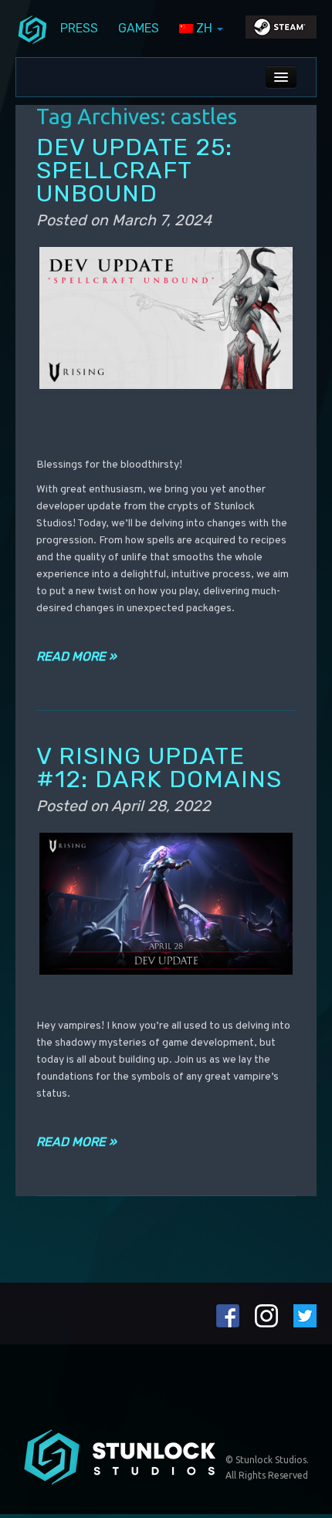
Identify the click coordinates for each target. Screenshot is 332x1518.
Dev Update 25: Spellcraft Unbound (134, 170)
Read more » (76, 656)
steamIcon (280, 31)
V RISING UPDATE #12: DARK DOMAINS (159, 767)
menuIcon (32, 28)
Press (79, 28)
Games (138, 28)
